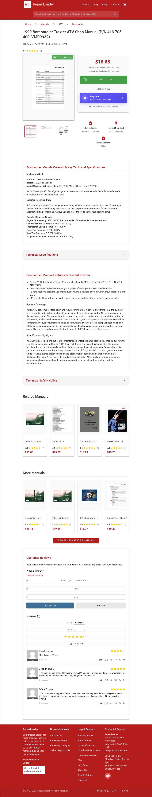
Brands (85, 4)
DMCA (115, 791)
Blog (104, 4)
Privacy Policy (102, 791)
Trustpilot (82, 780)
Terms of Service (86, 745)
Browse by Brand (58, 740)
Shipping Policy (85, 735)
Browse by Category (60, 745)
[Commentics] (76, 642)
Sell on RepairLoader (60, 750)
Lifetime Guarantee (87, 755)
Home (28, 24)
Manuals (45, 24)
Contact (115, 4)
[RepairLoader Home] (39, 4)
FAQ (96, 4)
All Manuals (56, 735)
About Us (82, 770)
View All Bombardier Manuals (76, 540)
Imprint (124, 791)
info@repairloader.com (116, 750)
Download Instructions (89, 750)
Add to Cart (99, 79)
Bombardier (78, 24)
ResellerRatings (85, 775)
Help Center (83, 765)
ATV (61, 24)
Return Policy (84, 740)
